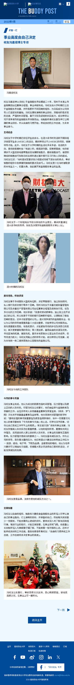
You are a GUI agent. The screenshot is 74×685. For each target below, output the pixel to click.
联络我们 (56, 646)
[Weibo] (32, 657)
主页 (9, 646)
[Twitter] (58, 657)
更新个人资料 (44, 646)
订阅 (65, 646)
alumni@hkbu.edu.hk (62, 675)
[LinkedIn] (50, 657)
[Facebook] (15, 657)
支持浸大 (31, 646)
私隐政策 (42, 651)
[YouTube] (22, 657)
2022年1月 (10, 21)
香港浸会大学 (19, 646)
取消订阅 (31, 651)
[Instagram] (41, 657)
